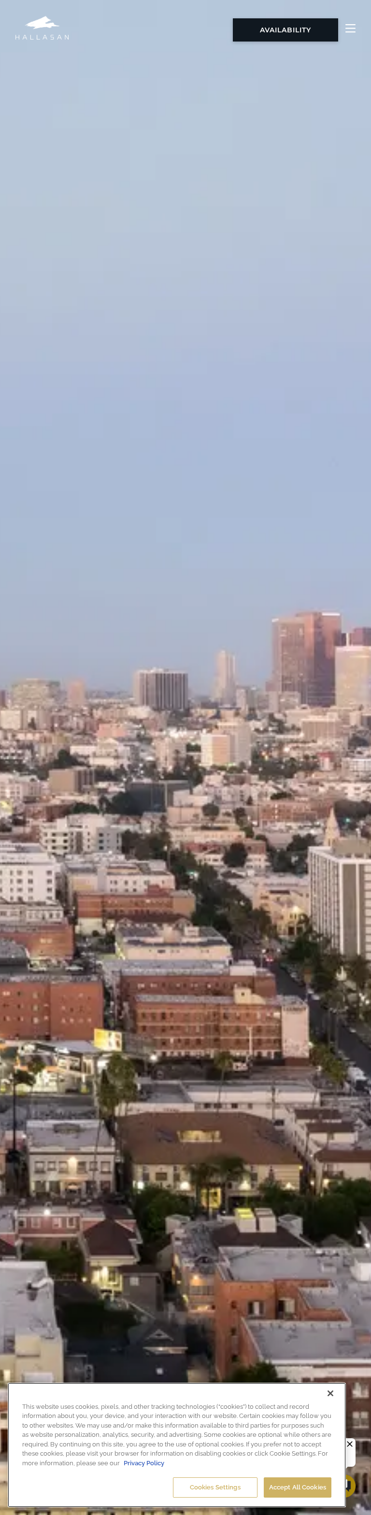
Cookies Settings (215, 1487)
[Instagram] (200, 717)
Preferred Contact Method (96, 238)
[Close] (330, 1393)
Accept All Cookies (297, 1487)
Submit (85, 529)
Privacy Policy (144, 1463)
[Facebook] (171, 717)
